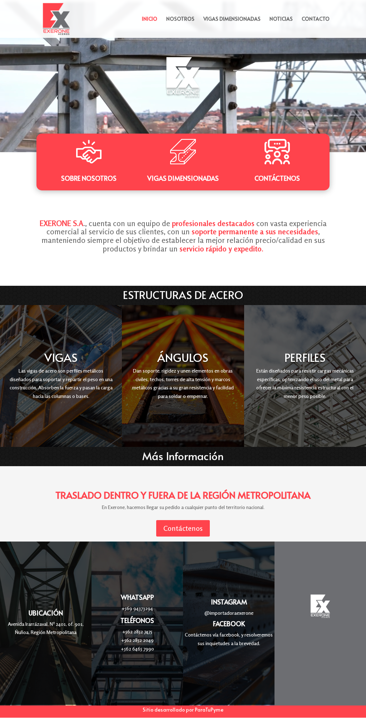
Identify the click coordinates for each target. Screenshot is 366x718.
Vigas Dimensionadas (232, 19)
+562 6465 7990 (137, 648)
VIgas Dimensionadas (183, 178)
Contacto (316, 19)
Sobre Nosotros (89, 178)
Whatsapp (137, 597)
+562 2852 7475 (137, 631)
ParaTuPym (208, 709)
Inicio (149, 19)
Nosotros (180, 19)
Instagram (229, 601)
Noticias (281, 19)
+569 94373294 (137, 608)
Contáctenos (277, 178)
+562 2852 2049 (137, 640)
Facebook (229, 623)
